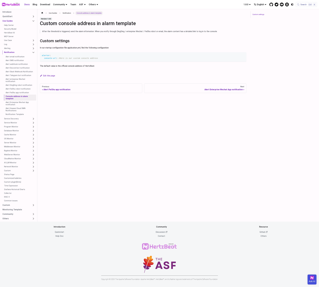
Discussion (160, 232)
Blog (35, 4)
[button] (18, 16)
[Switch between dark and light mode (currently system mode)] (292, 4)
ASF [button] (81, 4)
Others (264, 236)
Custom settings (258, 14)
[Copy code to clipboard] (243, 55)
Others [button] (92, 4)
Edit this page (49, 75)
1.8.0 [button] (246, 4)
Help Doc (59, 236)
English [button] (260, 4)
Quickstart (59, 232)
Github (262, 232)
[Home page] (42, 13)
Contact (161, 236)
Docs (27, 4)
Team (73, 4)
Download (45, 4)
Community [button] (59, 4)
